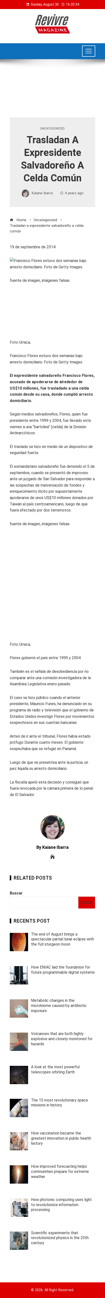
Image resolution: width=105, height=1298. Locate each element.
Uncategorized (52, 128)
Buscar (16, 893)
